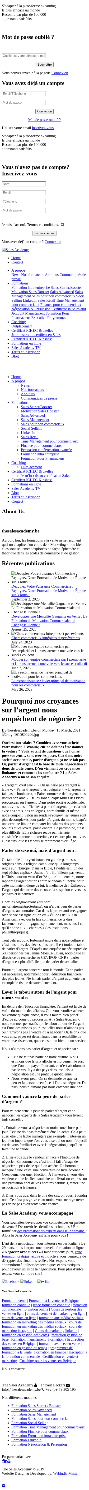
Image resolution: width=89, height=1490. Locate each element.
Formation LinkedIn (26, 1440)
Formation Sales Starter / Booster (36, 1406)
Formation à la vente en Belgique (54, 1301)
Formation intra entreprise (30, 287)
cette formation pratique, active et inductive (42, 1254)
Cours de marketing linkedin (56, 1331)
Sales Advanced (62, 292)
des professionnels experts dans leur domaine (51, 1231)
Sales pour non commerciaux (53, 296)
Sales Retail (46, 300)
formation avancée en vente (59, 1344)
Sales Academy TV (26, 348)
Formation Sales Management (33, 1414)
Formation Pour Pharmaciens (42, 458)
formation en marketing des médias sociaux (34, 1322)
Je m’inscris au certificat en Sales (36, 335)
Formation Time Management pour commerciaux (48, 1427)
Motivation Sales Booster (30, 292)
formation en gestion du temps (24, 1348)
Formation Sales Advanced (31, 1410)
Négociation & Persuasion (31, 309)
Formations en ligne (26, 343)
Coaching (18, 322)
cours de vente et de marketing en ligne (56, 1313)
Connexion (60, 73)
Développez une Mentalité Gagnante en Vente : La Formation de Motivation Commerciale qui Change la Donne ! (49, 620)
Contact (17, 262)
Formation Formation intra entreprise (38, 1436)
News (15, 275)
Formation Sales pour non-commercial (40, 1418)
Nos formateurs (32, 275)
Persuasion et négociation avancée (46, 450)
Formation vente (14, 1301)
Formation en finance (50, 1352)
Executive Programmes (48, 318)
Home (16, 258)
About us (52, 275)
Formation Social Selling (29, 1423)
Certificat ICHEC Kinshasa (31, 339)
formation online (35, 1309)
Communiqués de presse (39, 398)
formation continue (16, 1305)
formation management (28, 1339)
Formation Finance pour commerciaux (40, 1431)
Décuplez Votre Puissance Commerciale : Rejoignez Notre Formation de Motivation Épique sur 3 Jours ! (48, 590)
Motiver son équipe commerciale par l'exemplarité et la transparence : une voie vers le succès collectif (49, 661)
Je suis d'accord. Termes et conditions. (31, 225)
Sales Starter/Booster (66, 287)
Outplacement (21, 326)
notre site (34, 1273)
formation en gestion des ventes (25, 1335)
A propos (18, 270)
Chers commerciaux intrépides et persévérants (45, 638)
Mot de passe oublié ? (44, 120)
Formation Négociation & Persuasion (39, 1444)
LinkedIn (30, 300)
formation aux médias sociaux (61, 1318)
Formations (19, 283)
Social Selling (31, 428)
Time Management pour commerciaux (49, 441)
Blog (15, 356)
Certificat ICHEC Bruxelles (32, 330)
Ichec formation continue (51, 1305)
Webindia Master (66, 1473)
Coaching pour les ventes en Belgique (47, 1361)
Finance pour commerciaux (60, 305)
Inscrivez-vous (43, 128)
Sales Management (35, 420)
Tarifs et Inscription (25, 352)
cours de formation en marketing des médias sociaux (42, 1324)
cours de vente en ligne (19, 1318)
